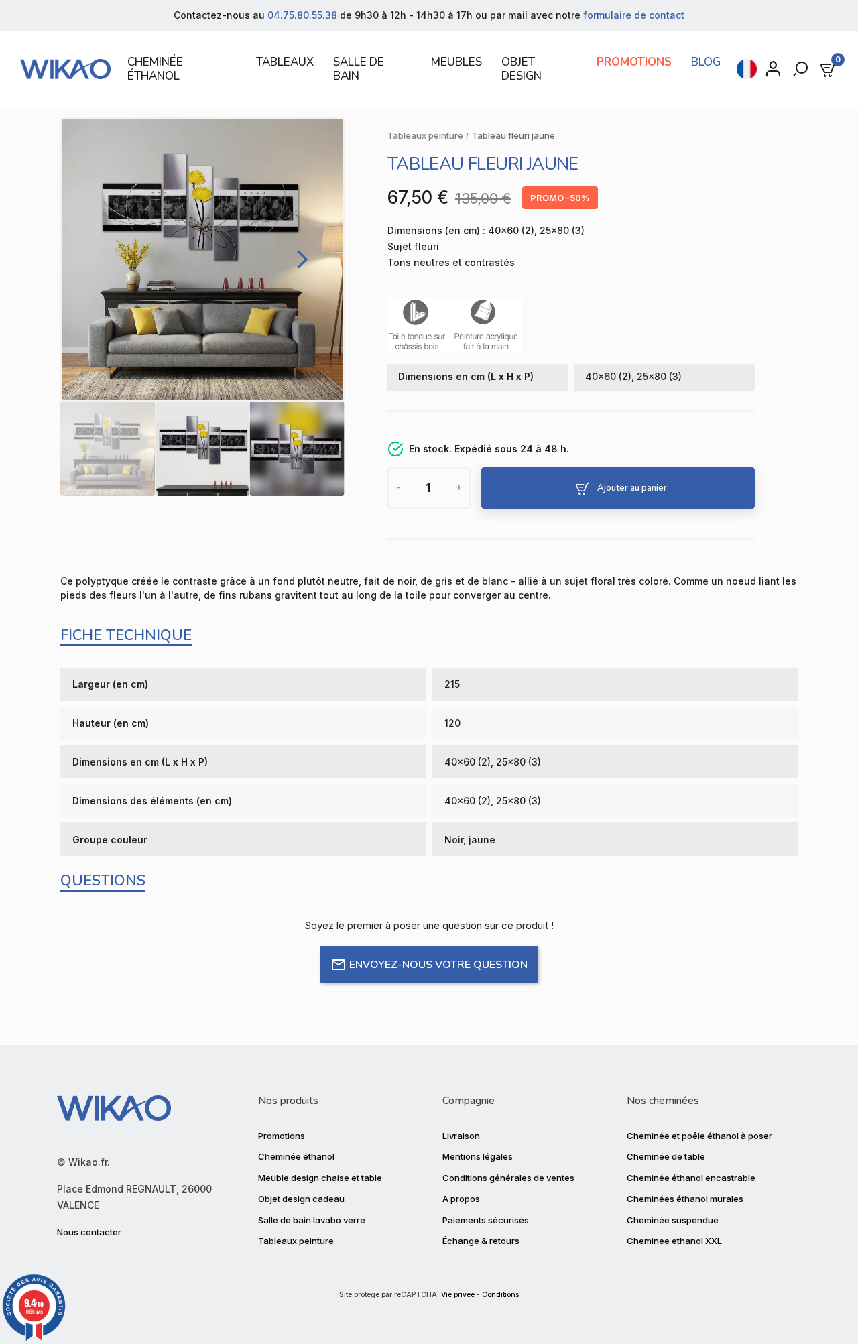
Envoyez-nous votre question (438, 964)
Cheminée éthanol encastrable (691, 1177)
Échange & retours (480, 1240)
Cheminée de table (666, 1156)
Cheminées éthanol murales (685, 1198)
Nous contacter (89, 1232)
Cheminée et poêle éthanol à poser (699, 1135)
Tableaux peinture (296, 1240)
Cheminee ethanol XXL (674, 1240)
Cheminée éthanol (296, 1156)
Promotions (281, 1135)
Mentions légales (477, 1156)
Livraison (461, 1135)
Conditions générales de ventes (508, 1177)
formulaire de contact (633, 15)
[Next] (299, 259)
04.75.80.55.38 (302, 15)
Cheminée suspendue (673, 1220)
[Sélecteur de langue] (747, 69)
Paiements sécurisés (485, 1220)
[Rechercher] (801, 69)
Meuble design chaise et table (320, 1177)
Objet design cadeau (301, 1198)
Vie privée (458, 1294)
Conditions (500, 1294)
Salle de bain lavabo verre (311, 1220)
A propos (461, 1198)
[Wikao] (65, 69)
